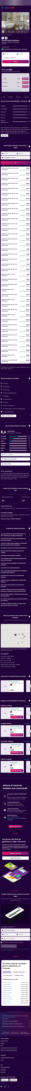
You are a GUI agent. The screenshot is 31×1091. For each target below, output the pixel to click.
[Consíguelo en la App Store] (13, 1080)
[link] (16, 717)
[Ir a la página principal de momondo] (9, 7)
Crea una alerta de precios (13, 818)
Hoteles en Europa (14, 1032)
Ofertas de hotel (6, 1032)
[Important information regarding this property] (29, 489)
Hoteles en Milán (6, 984)
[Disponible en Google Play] (5, 1080)
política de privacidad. (8, 950)
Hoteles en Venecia (7, 986)
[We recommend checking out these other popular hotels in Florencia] (29, 676)
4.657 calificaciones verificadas (19, 49)
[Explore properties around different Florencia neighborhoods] (29, 701)
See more (26, 705)
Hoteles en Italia (23, 1032)
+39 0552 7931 (5, 47)
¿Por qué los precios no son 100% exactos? (13, 1026)
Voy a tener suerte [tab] (7, 975)
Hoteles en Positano (7, 998)
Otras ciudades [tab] (7, 972)
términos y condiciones (24, 949)
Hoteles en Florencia (15, 1033)
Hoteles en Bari (6, 994)
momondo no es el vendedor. (10, 1021)
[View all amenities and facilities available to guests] (29, 379)
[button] (2, 7)
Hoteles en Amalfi (7, 1003)
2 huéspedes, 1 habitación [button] (9, 57)
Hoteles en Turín (6, 1000)
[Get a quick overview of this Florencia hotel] (29, 101)
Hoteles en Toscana (5, 1033)
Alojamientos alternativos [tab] (19, 972)
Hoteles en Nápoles (7, 992)
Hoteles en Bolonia (7, 996)
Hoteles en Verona (7, 990)
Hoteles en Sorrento (7, 988)
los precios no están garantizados (8, 1016)
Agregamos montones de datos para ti (12, 1023)
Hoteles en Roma (7, 982)
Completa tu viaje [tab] (19, 975)
